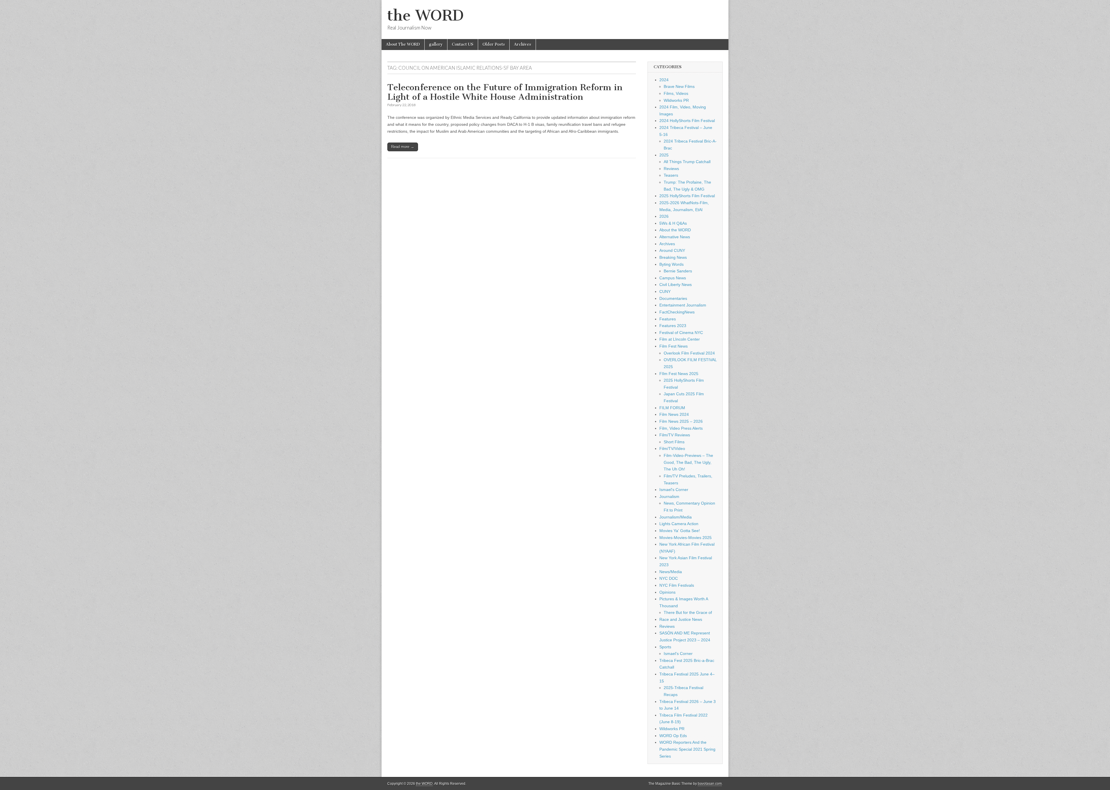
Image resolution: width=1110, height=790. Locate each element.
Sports (665, 647)
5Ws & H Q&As (673, 223)
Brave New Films (679, 86)
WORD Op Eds (673, 735)
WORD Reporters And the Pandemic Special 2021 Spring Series (687, 749)
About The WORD (403, 44)
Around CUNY (672, 250)
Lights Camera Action (678, 523)
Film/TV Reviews (674, 435)
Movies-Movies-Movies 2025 (685, 537)
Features (667, 319)
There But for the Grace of (688, 612)
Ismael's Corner (673, 489)
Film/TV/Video (672, 448)
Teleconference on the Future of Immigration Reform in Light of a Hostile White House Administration (505, 92)
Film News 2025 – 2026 (681, 421)
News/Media (670, 571)
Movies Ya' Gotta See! (679, 530)
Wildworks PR (676, 100)
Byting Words (671, 264)
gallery (436, 44)
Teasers (671, 175)
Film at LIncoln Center (679, 339)
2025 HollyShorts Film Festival (687, 195)
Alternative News (674, 237)
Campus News (672, 278)
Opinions (667, 592)
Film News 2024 (674, 414)
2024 (664, 79)
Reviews (671, 168)
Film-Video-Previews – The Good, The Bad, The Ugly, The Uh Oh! (688, 462)
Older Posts (493, 44)
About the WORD (675, 230)
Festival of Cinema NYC (681, 332)
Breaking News (673, 257)
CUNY (665, 291)
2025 (664, 155)
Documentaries (673, 298)
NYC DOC (668, 578)
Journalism (669, 496)
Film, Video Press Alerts (681, 428)
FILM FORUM (672, 407)
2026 (664, 216)
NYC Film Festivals (676, 585)
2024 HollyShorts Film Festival (687, 120)
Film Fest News (673, 346)
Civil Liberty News (675, 284)
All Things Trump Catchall (687, 161)
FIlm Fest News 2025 (678, 373)
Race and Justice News (680, 619)
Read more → (402, 147)
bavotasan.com (710, 784)
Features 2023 (672, 325)
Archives (522, 44)
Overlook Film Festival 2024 (689, 353)
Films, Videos (676, 93)
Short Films (674, 442)
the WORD (425, 15)
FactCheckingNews (677, 312)
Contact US (462, 44)
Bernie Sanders (678, 271)
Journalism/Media (675, 517)
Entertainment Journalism (682, 305)
